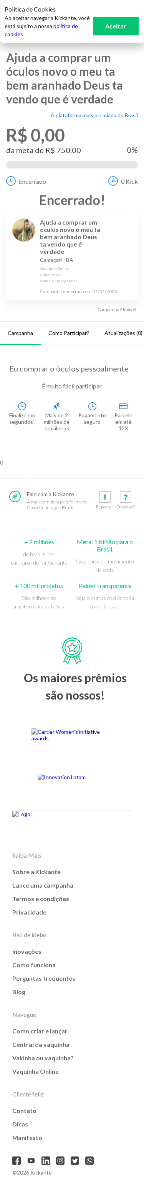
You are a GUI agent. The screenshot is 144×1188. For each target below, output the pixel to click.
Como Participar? (68, 333)
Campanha (20, 333)
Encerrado (32, 181)
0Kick (129, 181)
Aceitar (115, 26)
